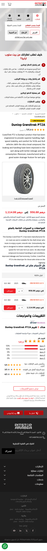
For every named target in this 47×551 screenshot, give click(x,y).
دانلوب (16, 114)
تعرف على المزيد (22, 398)
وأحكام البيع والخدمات (23, 501)
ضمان (15, 521)
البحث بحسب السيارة (14, 25)
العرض (34, 33)
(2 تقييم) (23, 130)
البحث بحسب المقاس (32, 25)
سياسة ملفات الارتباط (23, 511)
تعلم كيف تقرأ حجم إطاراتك (23, 37)
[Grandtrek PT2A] (37, 122)
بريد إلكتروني (12, 413)
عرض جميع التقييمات (29, 388)
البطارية (19, 19)
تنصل (11, 509)
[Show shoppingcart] (9, 4)
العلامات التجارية (26, 114)
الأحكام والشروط (31, 509)
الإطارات (37, 19)
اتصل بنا (31, 398)
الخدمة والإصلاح (9, 19)
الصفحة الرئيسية (40, 114)
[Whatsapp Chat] (5, 546)
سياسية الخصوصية (17, 499)
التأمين (28, 19)
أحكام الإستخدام (31, 499)
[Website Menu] (3, 4)
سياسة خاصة (19, 509)
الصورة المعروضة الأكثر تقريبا (23, 198)
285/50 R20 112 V (37, 283)
